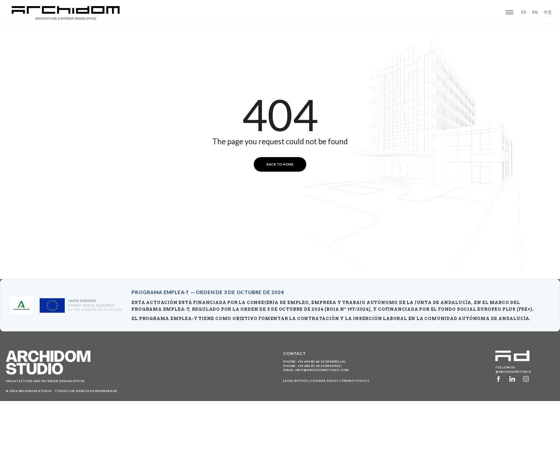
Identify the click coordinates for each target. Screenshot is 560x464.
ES (524, 12)
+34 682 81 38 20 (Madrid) (320, 366)
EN (535, 12)
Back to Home (280, 164)
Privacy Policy (356, 380)
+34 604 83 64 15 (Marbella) (322, 361)
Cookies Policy (324, 380)
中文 (548, 12)
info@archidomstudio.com (322, 370)
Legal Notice (295, 380)
